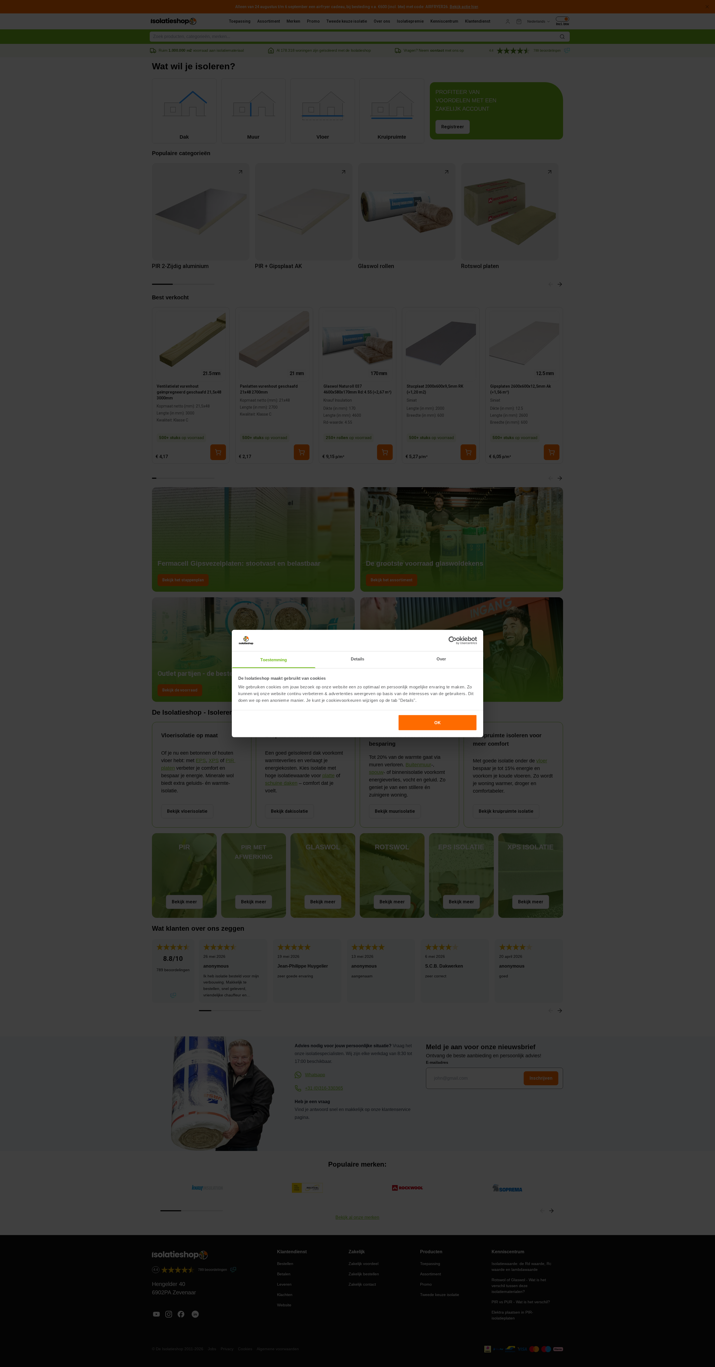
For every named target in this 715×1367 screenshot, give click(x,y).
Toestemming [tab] (273, 659)
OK (437, 722)
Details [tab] (357, 659)
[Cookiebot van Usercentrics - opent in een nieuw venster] (452, 640)
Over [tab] (441, 659)
